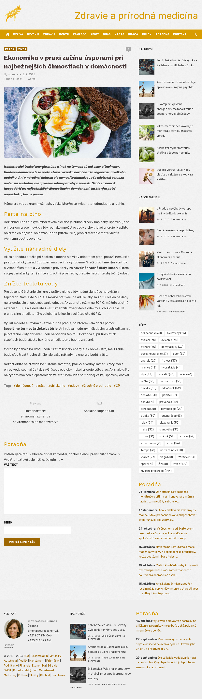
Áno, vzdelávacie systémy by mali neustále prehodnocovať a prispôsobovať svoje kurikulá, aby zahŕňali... (167, 515)
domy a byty (172, 347)
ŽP (118, 386)
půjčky (148, 415)
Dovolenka (58, 675)
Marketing (10, 675)
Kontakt (179, 34)
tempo (148, 450)
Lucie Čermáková (111, 635)
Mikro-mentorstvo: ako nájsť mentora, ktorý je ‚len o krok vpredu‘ (175, 131)
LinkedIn (9, 645)
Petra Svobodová (111, 657)
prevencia (168, 402)
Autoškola (10, 660)
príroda (148, 409)
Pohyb (64, 34)
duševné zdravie (154, 354)
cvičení (148, 347)
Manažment (37, 660)
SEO (26, 656)
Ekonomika (39, 665)
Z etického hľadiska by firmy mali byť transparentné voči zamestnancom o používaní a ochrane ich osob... (168, 570)
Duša (107, 34)
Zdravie (49, 34)
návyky (148, 388)
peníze (169, 395)
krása (41, 386)
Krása (119, 34)
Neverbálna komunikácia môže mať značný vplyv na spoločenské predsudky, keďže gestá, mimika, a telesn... (167, 551)
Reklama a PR (39, 656)
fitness (169, 360)
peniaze (149, 395)
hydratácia (171, 367)
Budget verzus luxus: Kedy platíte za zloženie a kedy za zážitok (175, 174)
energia (148, 360)
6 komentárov (177, 285)
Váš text (11, 464)
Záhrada (80, 34)
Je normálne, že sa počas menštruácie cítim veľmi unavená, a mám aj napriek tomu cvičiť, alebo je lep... (167, 496)
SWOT (7, 670)
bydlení (148, 340)
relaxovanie (169, 422)
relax (147, 422)
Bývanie (33, 34)
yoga (166, 457)
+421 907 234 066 (40, 635)
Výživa (18, 34)
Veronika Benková (112, 684)
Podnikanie (11, 665)
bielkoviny (176, 333)
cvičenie (169, 340)
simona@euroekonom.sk (43, 631)
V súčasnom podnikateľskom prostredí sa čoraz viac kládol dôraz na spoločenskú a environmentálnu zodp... (166, 533)
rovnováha (168, 429)
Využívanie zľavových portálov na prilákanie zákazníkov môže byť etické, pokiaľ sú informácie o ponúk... (166, 625)
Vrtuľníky (55, 656)
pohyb (147, 402)
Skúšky (33, 675)
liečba (147, 381)
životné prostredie (97, 386)
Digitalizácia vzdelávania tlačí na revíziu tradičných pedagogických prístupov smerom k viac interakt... (166, 662)
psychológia (171, 409)
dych (179, 354)
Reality (23, 660)
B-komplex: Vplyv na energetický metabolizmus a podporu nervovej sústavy (175, 108)
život (180, 464)
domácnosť (24, 386)
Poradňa (162, 34)
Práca (133, 34)
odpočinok (171, 388)
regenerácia (171, 415)
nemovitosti (170, 381)
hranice (148, 367)
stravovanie (151, 443)
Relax (147, 34)
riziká (147, 429)
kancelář (166, 374)
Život (95, 34)
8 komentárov (178, 219)
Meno (8, 522)
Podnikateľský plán (25, 670)
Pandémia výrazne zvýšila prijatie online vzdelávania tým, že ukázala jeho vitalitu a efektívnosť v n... (165, 644)
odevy (74, 386)
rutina (147, 436)
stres (173, 443)
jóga (146, 374)
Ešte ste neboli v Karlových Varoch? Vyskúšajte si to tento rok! (176, 301)
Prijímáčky (53, 660)
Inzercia (13, 74)
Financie (25, 665)
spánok (167, 436)
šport (147, 464)
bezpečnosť (151, 333)
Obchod (45, 675)
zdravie (186, 457)
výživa (148, 457)
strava (187, 436)
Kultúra (23, 675)
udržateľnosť (171, 450)
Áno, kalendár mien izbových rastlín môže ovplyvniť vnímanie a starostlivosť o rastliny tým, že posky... (168, 588)
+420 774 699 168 (39, 640)
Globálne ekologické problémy (175, 230)
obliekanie (57, 386)
